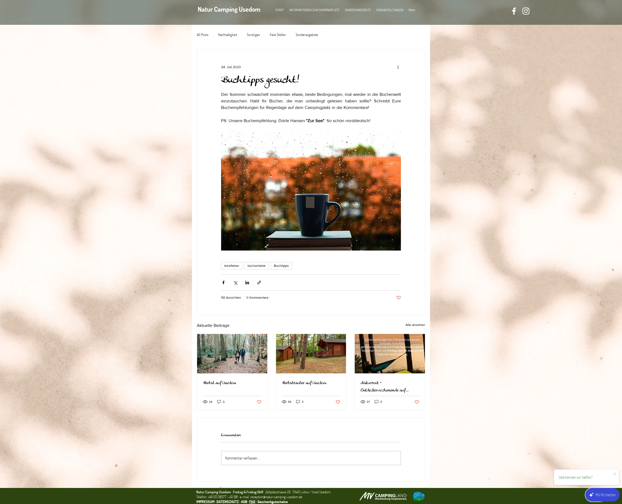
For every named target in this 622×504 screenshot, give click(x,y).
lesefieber (231, 266)
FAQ (252, 501)
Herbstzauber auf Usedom (304, 383)
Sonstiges (253, 34)
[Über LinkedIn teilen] (247, 282)
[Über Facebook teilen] (223, 282)
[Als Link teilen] (259, 282)
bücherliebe (257, 266)
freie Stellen (278, 34)
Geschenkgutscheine (273, 501)
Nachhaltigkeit (227, 34)
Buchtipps (281, 266)
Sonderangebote (307, 34)
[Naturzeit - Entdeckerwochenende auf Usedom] (390, 353)
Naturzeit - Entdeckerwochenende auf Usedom (383, 386)
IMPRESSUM (205, 501)
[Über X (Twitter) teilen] (235, 282)
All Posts (202, 34)
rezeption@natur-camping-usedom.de (276, 496)
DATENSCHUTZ (227, 501)
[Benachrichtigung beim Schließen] (615, 474)
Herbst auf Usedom (219, 383)
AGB (244, 501)
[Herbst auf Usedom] (232, 353)
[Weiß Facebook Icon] (514, 11)
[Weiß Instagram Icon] (526, 11)
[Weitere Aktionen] (398, 67)
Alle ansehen (415, 325)
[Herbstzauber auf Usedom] (311, 353)
